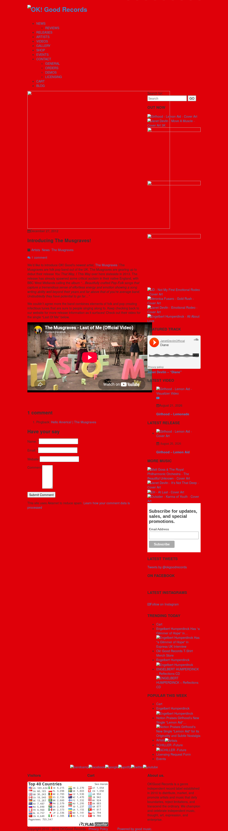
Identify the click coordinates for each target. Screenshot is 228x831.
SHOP (40, 50)
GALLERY (43, 45)
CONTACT (43, 59)
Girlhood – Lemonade (172, 414)
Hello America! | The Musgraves (73, 422)
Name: (33, 441)
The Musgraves (62, 250)
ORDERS (51, 68)
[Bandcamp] (79, 766)
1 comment (39, 257)
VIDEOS (42, 41)
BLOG (40, 85)
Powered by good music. (134, 829)
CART (40, 81)
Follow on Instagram (164, 604)
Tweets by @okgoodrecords (167, 567)
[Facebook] (97, 766)
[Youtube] (150, 766)
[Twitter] (137, 766)
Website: (33, 459)
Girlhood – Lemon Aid (173, 452)
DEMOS (51, 72)
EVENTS (42, 54)
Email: (32, 450)
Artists (35, 250)
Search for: (155, 93)
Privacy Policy (98, 829)
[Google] (111, 766)
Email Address (159, 529)
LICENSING (53, 77)
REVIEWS (52, 28)
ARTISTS (42, 36)
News (46, 250)
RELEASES (44, 32)
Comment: (34, 467)
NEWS (40, 23)
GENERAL (52, 63)
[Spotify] (124, 766)
